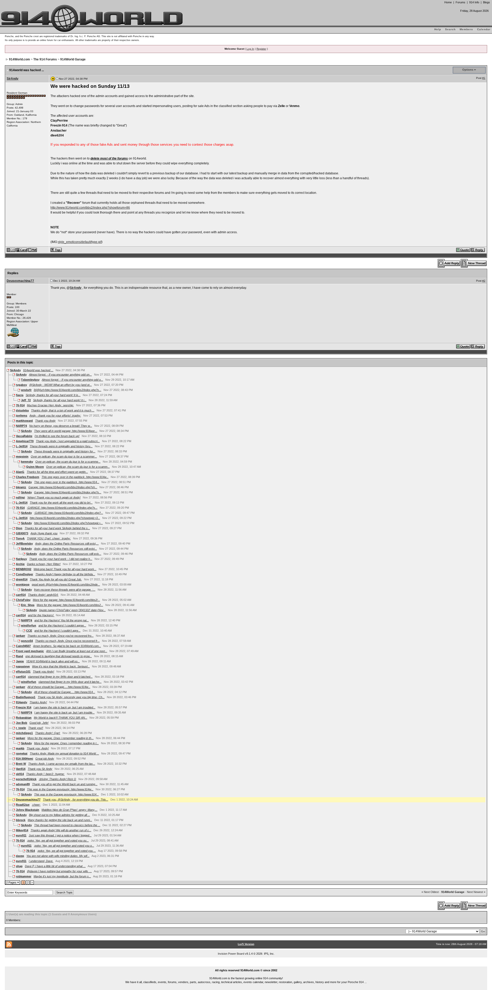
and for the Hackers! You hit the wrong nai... (61, 620)
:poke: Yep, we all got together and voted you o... (64, 845)
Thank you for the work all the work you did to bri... (61, 502)
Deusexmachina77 (20, 281)
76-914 (20, 405)
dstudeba (22, 410)
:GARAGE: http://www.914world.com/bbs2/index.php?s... (62, 507)
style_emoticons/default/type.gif (79, 242)
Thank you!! (35, 727)
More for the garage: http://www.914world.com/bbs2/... (66, 599)
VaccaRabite (24, 436)
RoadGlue (22, 804)
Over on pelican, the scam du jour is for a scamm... (78, 466)
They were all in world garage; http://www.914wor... (65, 430)
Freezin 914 (23, 707)
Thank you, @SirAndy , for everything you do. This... (75, 799)
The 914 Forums (45, 59)
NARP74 (21, 425)
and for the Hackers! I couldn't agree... (62, 625)
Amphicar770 (25, 441)
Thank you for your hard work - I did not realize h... (60, 558)
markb (20, 748)
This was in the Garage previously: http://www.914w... (60, 789)
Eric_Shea (27, 604)
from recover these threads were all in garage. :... (64, 589)
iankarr (20, 635)
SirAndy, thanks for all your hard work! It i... (59, 400)
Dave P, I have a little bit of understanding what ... (55, 866)
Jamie (20, 661)
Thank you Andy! (43, 671)
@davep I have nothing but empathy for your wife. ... (59, 871)
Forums (460, 2)
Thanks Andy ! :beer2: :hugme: (45, 773)
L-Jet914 (21, 446)
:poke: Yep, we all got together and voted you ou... (58, 840)
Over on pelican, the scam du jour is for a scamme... (67, 461)
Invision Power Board (231, 953)
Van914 (20, 768)
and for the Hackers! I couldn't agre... (57, 630)
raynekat (21, 753)
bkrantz (21, 487)
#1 (483, 78)
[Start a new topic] (474, 262)
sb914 (20, 773)
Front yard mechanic (30, 651)
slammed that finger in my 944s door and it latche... (69, 681)
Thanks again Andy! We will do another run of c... (60, 830)
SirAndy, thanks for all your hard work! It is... (53, 395)
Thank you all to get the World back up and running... (64, 784)
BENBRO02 (23, 569)
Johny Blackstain (27, 809)
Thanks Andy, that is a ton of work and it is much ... (62, 410)
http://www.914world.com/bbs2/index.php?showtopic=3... (65, 517)
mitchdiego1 (24, 732)
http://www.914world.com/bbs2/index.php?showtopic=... (68, 523)
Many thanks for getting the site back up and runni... (60, 820)
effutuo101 (23, 671)
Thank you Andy (45, 420)
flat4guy (21, 558)
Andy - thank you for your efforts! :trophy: (55, 415)
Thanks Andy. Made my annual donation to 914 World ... (64, 753)
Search (450, 29)
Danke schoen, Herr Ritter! (43, 564)
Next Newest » (476, 891)
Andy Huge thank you (43, 533)
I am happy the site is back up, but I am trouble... (64, 712)
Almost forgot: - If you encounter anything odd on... (60, 374)
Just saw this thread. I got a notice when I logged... (60, 835)
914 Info (474, 2)
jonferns (21, 415)
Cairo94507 (23, 645)
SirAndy (12, 78)
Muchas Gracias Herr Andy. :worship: (50, 405)
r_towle (21, 727)
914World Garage (73, 59)
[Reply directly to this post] (478, 249)
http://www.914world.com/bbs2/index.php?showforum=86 (90, 207)
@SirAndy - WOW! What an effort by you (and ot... (60, 384)
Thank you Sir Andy (40, 768)
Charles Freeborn (27, 476)
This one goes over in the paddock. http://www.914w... (75, 476)
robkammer (23, 876)
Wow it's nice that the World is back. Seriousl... (61, 666)
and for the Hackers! (41, 615)
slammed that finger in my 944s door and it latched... (60, 676)
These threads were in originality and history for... (64, 451)
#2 (483, 280)
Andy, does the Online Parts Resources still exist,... (67, 543)
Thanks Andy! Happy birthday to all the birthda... (65, 574)
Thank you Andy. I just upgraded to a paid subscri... (68, 441)
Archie (20, 564)
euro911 (21, 835)
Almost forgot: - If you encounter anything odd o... (72, 379)
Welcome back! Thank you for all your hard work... (65, 569)
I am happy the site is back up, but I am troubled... (64, 707)
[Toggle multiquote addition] (463, 249)
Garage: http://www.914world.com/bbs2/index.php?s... (67, 492)
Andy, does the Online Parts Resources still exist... (65, 548)
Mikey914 (22, 830)
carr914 (21, 594)
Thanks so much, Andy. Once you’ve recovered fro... (60, 635)
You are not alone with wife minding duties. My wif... (57, 855)
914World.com (19, 59)
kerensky (27, 461)
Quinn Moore (35, 466)
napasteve (23, 666)
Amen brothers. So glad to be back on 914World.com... (67, 645)
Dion (19, 528)
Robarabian (24, 717)
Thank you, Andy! (38, 748)
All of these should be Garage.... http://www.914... (64, 692)
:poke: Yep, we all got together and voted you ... (66, 850)
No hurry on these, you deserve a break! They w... (60, 425)
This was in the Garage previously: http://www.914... (66, 794)
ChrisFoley (23, 599)
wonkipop (22, 584)
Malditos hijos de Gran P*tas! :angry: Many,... (69, 809)
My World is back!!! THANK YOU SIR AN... (60, 717)
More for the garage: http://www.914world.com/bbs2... (70, 604)
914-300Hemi (24, 758)
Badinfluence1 (25, 697)
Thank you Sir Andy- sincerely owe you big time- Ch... (71, 697)
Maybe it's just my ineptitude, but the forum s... (62, 876)
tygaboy (21, 384)
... (246, 964)
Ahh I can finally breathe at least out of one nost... (76, 651)
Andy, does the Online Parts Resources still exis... (70, 553)
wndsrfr (26, 389)
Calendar (483, 29)
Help (437, 29)
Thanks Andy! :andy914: (43, 594)
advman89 (23, 784)
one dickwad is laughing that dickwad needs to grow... (58, 656)
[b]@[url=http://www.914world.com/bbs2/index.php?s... (67, 389)
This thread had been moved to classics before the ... (67, 825)
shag (19, 866)
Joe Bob (21, 722)
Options (467, 69)
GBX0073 (22, 533)
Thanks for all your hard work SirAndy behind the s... (57, 528)
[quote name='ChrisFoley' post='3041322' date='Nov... (72, 610)
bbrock (20, 820)
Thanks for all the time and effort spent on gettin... (57, 471)
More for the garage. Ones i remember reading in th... (60, 738)
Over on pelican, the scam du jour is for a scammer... (64, 456)
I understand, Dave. (41, 861)
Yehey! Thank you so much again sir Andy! (53, 497)
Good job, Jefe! (38, 722)
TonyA (20, 538)
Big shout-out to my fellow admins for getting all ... (59, 814)
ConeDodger (24, 574)
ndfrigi (20, 497)
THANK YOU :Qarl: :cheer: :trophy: (49, 538)
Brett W (21, 763)
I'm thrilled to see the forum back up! (57, 436)
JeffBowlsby (24, 543)
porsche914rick (26, 779)
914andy (21, 702)
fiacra (19, 395)
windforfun (28, 625)
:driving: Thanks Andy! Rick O (57, 779)
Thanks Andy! (38, 702)
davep (20, 855)
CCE (29, 630)
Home (448, 2)
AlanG (20, 471)
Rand (19, 656)
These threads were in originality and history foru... (61, 446)
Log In (250, 48)
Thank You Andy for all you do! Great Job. (56, 579)
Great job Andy (44, 758)
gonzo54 (27, 640)
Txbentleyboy (30, 379)
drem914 (21, 579)
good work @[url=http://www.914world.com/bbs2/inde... (66, 584)
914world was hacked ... (38, 370)
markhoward (24, 420)
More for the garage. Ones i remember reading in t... (66, 743)
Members (466, 29)
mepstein (22, 456)
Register (261, 48)
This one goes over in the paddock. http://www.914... (66, 482)
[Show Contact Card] (22, 249)
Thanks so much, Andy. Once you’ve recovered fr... (67, 640)
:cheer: (36, 804)
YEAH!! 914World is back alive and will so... (53, 661)
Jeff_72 (26, 400)
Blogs (486, 2)
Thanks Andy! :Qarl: (47, 732)
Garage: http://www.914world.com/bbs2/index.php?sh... (62, 487)
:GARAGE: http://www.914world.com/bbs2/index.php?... (68, 512)
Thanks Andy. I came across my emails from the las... (61, 763)
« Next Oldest (430, 891)
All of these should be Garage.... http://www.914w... (58, 686)
